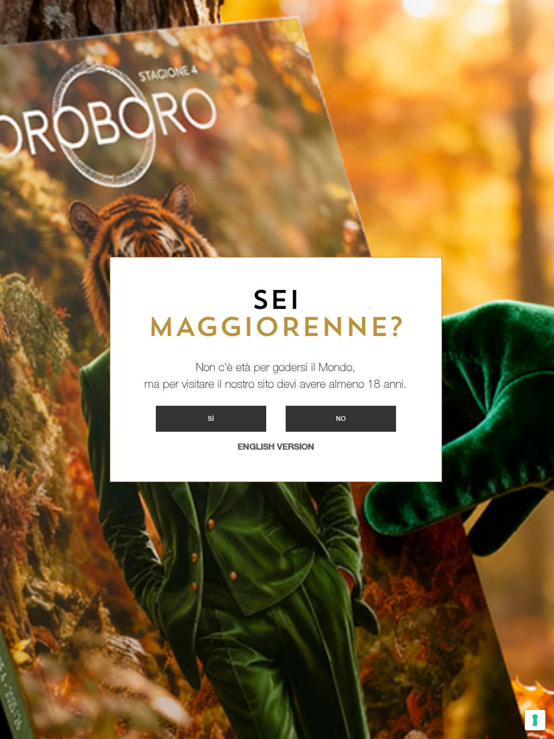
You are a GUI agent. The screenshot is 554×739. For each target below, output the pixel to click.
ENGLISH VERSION (276, 446)
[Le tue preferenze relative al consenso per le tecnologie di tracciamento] (535, 720)
